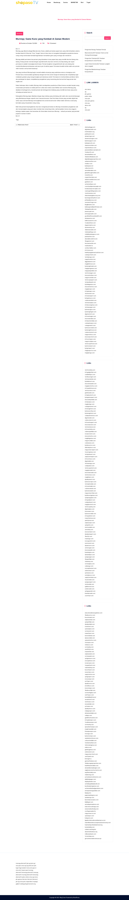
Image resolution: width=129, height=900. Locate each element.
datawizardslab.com (91, 713)
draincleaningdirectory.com (92, 195)
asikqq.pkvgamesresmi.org (28, 884)
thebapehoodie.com (90, 209)
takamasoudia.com (90, 230)
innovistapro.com (90, 688)
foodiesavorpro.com (91, 722)
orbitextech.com (89, 752)
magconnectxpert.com (91, 450)
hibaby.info (88, 793)
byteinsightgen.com (90, 312)
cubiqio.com (88, 715)
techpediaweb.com (90, 282)
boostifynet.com (90, 670)
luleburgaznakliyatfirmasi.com (93, 207)
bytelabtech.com (90, 381)
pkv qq (28, 863)
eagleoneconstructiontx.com (93, 770)
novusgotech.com (90, 541)
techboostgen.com (90, 377)
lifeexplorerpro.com (90, 731)
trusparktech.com (90, 665)
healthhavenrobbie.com (91, 765)
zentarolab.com (89, 584)
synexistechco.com (90, 640)
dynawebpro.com (90, 554)
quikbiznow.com (89, 586)
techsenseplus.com (90, 302)
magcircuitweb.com (90, 277)
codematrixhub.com (90, 300)
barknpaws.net (89, 166)
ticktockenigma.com (91, 745)
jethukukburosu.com (91, 200)
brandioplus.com (89, 552)
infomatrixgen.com (90, 316)
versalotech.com (90, 699)
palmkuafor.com (89, 134)
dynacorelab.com (90, 638)
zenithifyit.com (89, 649)
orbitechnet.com (90, 570)
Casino (65, 2)
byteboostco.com (90, 445)
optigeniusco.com (90, 658)
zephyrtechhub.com (90, 577)
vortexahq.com (89, 647)
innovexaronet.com (90, 424)
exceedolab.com (89, 704)
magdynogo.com (90, 353)
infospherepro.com (90, 720)
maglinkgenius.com (90, 438)
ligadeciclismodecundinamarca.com (95, 820)
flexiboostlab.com (90, 690)
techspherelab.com (90, 484)
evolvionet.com (89, 626)
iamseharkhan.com (90, 154)
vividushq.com (89, 561)
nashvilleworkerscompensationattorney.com (98, 822)
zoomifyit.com (89, 595)
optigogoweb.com (90, 591)
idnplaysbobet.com (90, 781)
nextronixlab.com (90, 527)
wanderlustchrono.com (91, 738)
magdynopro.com (90, 289)
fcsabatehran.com (90, 223)
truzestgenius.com (90, 452)
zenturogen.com (89, 548)
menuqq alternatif (21, 863)
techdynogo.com (90, 257)
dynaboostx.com (90, 683)
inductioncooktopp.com (92, 806)
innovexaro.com (89, 511)
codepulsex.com (89, 466)
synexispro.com (89, 816)
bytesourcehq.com (90, 411)
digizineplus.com (89, 509)
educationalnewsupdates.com (93, 613)
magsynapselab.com (91, 271)
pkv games (88, 94)
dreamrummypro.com (91, 138)
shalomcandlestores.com (92, 179)
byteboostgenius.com (91, 495)
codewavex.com (89, 443)
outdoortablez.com (90, 248)
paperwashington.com (91, 795)
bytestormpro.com (90, 736)
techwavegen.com (90, 307)
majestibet (29, 881)
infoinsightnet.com (90, 409)
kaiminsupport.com (90, 141)
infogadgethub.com (90, 372)
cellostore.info (89, 168)
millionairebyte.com (90, 834)
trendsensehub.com (90, 743)
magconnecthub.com (91, 493)
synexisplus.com (89, 629)
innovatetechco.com (91, 286)
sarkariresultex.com (90, 161)
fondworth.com (89, 152)
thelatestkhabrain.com (91, 157)
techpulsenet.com (90, 454)
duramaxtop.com (90, 227)
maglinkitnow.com (90, 264)
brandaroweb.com (90, 593)
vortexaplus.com (90, 564)
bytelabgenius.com (90, 284)
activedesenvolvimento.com (93, 777)
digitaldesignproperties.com (93, 159)
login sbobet (22, 868)
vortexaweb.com (90, 656)
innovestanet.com (90, 532)
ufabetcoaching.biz (90, 829)
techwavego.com (90, 463)
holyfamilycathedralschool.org (93, 825)
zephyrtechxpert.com (91, 456)
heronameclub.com (90, 243)
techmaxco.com (89, 702)
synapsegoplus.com (90, 497)
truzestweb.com (89, 580)
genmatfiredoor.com (91, 761)
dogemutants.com (90, 225)
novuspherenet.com (90, 568)
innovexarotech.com (91, 337)
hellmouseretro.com (91, 220)
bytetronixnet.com (90, 346)
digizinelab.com (89, 461)
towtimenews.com (90, 193)
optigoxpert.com (90, 676)
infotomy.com (89, 250)
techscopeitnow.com (91, 343)
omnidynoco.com (90, 575)
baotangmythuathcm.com (92, 198)
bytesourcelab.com (90, 513)
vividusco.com (89, 645)
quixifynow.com (89, 520)
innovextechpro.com (91, 275)
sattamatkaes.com (90, 184)
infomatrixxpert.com (91, 422)
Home (49, 2)
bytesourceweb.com (91, 328)
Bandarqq (57, 2)
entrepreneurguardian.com (92, 790)
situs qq (87, 103)
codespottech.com (90, 255)
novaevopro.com (90, 663)
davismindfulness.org (91, 831)
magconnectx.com (90, 813)
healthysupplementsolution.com (94, 252)
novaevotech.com (90, 434)
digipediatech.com (90, 261)
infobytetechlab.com (91, 321)
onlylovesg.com (89, 774)
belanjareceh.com (90, 143)
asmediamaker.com (90, 170)
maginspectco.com (90, 350)
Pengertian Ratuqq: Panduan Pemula (95, 49)
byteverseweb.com (90, 491)
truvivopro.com (89, 642)
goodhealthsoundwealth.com (93, 216)
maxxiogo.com (89, 538)
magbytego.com (89, 404)
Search (89, 33)
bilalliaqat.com (89, 802)
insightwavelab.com (90, 729)
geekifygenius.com (90, 749)
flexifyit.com (88, 536)
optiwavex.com (89, 573)
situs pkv (87, 98)
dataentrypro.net (90, 136)
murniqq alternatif (27, 874)
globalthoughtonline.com (92, 173)
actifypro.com (89, 681)
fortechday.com (89, 836)
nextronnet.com (89, 543)
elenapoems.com (90, 218)
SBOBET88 (74, 2)
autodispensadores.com (92, 804)
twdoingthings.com (90, 232)
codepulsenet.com (90, 502)
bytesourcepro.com (90, 481)
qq (85, 91)
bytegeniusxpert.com (91, 397)
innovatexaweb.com (90, 383)
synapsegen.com (90, 557)
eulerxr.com (88, 747)
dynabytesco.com (90, 708)
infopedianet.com (90, 500)
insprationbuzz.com (90, 147)
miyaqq (35, 881)
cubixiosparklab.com (91, 431)
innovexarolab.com (90, 318)
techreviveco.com (90, 475)
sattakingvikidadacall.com (92, 784)
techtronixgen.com (90, 273)
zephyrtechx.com (90, 674)
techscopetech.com (91, 468)
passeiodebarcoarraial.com (93, 150)
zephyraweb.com (90, 654)
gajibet (18, 884)
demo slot (88, 105)
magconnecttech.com (91, 754)
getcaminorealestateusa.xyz (93, 838)
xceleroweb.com (89, 589)
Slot (82, 2)
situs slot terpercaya (22, 870)
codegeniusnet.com (90, 406)
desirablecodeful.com (91, 239)
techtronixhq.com (90, 370)
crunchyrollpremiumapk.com (93, 186)
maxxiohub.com (89, 651)
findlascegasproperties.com (93, 763)
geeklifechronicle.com (91, 718)
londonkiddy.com (90, 827)
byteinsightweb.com (91, 266)
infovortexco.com (90, 459)
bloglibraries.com (90, 204)
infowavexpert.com (90, 296)
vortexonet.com (89, 631)
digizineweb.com (89, 418)
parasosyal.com (89, 211)
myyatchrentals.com (91, 177)
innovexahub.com (90, 635)
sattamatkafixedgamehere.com (94, 788)
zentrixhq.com (89, 529)
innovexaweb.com (90, 550)
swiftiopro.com (89, 695)
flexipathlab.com (89, 559)
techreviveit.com (90, 293)
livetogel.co (88, 759)
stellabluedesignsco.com (92, 234)
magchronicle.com (90, 259)
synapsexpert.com (90, 582)
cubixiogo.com (89, 566)
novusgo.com (89, 733)
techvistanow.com (90, 427)
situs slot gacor (31, 868)
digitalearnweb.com (90, 129)
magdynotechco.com (91, 386)
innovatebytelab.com (91, 399)
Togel (88, 2)
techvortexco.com (90, 390)
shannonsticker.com (91, 145)
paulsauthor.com (90, 236)
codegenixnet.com (90, 325)
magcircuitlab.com (90, 440)
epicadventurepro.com (91, 727)
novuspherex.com (90, 661)
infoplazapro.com (90, 291)
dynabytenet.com (90, 479)
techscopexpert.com (91, 280)
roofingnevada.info (90, 811)
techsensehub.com (90, 379)
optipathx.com (89, 525)
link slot (31, 865)
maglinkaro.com (89, 477)
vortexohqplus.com (90, 692)
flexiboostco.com (90, 615)
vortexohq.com (89, 724)
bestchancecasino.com (91, 800)
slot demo (88, 89)
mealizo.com (88, 163)
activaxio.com (89, 706)
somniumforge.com (90, 202)
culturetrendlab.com (91, 740)
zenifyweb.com (89, 756)
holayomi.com (89, 818)
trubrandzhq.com (90, 667)
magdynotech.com (90, 504)
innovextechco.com (90, 436)
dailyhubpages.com (90, 779)
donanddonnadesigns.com (92, 768)
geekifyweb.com (89, 393)
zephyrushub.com (90, 619)
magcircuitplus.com (90, 341)
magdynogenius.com (91, 268)
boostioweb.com (90, 617)
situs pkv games (89, 101)
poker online (88, 96)
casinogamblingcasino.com (93, 191)
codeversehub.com (90, 488)
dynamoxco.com (90, 545)
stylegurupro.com (90, 711)
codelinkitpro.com (90, 374)
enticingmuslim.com (91, 214)
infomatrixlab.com (90, 486)
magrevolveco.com (90, 334)
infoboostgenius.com (91, 305)
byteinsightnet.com (90, 413)
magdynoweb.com (90, 470)
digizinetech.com (90, 314)
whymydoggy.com (90, 127)
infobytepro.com (90, 402)
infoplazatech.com (90, 395)
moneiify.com (89, 175)
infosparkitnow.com (90, 388)
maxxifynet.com (89, 633)
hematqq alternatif (27, 872)
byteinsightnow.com (91, 330)
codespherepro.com (91, 323)
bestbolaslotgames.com (92, 786)
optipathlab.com (89, 622)
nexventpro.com (89, 672)
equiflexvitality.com (90, 772)
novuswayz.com (89, 679)
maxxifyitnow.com (90, 518)
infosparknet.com (90, 516)
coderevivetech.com (91, 332)
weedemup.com (89, 797)
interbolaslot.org (89, 131)
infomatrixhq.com (90, 429)
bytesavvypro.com (90, 309)
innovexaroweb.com (90, 472)
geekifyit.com (89, 182)
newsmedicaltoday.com (92, 809)
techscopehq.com (90, 507)
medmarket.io (89, 245)
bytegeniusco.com (90, 298)
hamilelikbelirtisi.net (90, 697)
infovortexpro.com (90, 339)
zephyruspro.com (90, 523)
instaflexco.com (89, 686)
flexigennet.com (89, 241)
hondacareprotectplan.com (93, 188)
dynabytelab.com (90, 624)
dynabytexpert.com (90, 534)
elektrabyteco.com (90, 447)
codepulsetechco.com (91, 415)
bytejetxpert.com (90, 348)
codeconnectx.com (90, 420)
